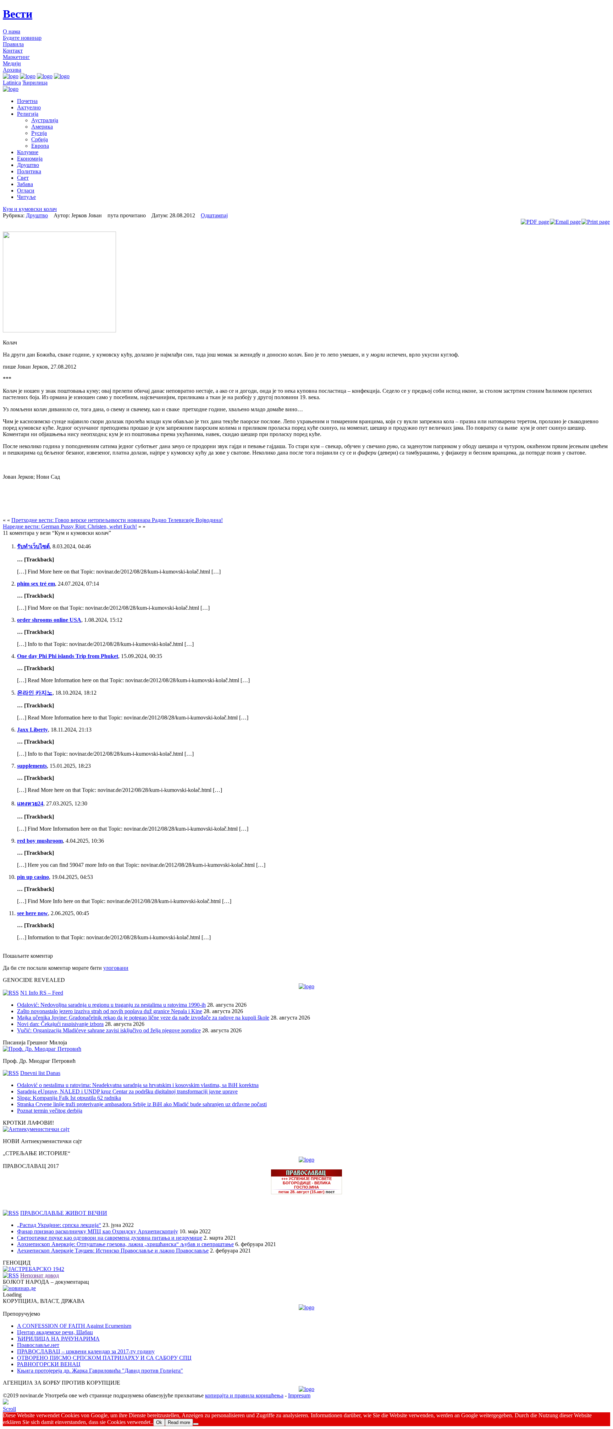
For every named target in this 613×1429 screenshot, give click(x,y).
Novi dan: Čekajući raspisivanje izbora (60, 1024)
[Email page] (565, 222)
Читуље (26, 197)
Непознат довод (39, 1275)
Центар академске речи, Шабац (55, 1332)
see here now (32, 913)
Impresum (299, 1395)
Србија (39, 139)
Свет (23, 178)
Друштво (28, 165)
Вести (17, 13)
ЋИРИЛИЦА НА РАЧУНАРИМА (58, 1339)
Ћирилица (35, 83)
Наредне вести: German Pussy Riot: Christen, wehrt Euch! (70, 526)
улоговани (115, 968)
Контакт (13, 51)
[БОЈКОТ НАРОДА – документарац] (19, 1288)
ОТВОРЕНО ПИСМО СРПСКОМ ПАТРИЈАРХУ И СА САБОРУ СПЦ (104, 1358)
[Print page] (595, 222)
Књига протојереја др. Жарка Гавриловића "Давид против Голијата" (100, 1371)
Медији (12, 63)
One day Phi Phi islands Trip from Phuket (67, 656)
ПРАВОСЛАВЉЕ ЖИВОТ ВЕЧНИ (63, 1213)
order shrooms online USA (49, 620)
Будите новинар (22, 38)
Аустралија (44, 120)
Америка (42, 127)
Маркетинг (16, 57)
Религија (27, 114)
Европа (40, 146)
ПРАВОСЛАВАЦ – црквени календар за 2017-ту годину (86, 1351)
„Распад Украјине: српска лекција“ (59, 1225)
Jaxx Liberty (32, 730)
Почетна (27, 101)
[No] (196, 1424)
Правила (13, 44)
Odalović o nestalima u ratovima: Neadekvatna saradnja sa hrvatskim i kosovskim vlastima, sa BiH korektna (138, 1085)
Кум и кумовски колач (30, 209)
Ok (159, 1422)
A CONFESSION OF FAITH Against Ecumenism (74, 1326)
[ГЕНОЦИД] (33, 1269)
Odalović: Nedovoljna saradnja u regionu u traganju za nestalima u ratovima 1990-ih (111, 1005)
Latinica (12, 83)
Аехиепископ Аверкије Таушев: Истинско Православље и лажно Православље (113, 1251)
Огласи (25, 191)
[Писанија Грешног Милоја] (42, 1049)
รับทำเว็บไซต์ (33, 546)
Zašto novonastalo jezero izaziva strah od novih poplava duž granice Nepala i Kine (109, 1011)
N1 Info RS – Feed (41, 993)
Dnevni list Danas (40, 1073)
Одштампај (214, 215)
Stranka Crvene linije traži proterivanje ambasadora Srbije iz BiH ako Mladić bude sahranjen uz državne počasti (142, 1104)
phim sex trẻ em (36, 584)
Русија (39, 133)
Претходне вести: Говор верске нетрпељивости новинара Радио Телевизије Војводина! (117, 520)
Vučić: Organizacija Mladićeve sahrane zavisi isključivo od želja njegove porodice (109, 1030)
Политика (29, 171)
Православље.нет (38, 1345)
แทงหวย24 (30, 803)
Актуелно (29, 107)
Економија (30, 159)
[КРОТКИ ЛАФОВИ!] (36, 1129)
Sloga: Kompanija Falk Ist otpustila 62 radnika (69, 1098)
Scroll (9, 1409)
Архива (12, 70)
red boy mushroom (40, 841)
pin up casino (33, 877)
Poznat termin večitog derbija (49, 1111)
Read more (179, 1422)
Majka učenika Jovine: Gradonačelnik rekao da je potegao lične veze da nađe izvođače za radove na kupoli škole (143, 1018)
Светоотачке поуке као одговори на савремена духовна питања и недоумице (109, 1238)
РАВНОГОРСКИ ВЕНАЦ (49, 1364)
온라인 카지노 (35, 693)
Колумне (27, 152)
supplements (32, 766)
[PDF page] (535, 222)
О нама (11, 31)
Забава (25, 184)
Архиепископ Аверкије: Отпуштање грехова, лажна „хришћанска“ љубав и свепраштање (125, 1244)
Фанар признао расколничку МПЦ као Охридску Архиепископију (97, 1231)
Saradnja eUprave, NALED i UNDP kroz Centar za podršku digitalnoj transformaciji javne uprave (127, 1091)
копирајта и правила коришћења (244, 1395)
